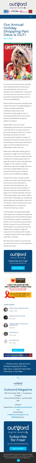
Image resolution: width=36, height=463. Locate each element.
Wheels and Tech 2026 (17, 316)
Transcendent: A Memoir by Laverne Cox (18, 324)
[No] (34, 457)
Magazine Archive (18, 350)
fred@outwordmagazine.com (18, 415)
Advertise (15, 417)
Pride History (13, 332)
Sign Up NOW (18, 268)
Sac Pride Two (14, 340)
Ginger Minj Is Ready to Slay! (18, 308)
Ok (18, 460)
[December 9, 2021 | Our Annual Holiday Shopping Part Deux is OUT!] (18, 79)
